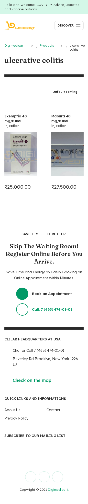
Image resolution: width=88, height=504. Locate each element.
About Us (12, 409)
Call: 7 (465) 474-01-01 (52, 309)
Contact (53, 409)
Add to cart (31, 186)
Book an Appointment (52, 293)
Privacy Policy (16, 418)
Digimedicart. (58, 489)
